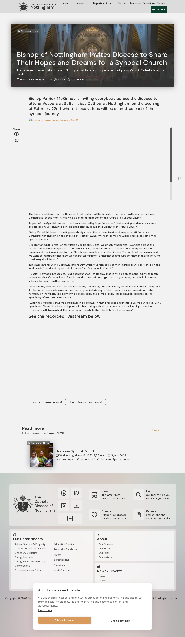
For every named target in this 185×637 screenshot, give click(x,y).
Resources (136, 3)
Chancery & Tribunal (26, 552)
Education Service (64, 544)
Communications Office (28, 570)
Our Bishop (105, 548)
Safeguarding (61, 559)
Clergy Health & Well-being (30, 561)
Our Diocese (106, 544)
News (102, 576)
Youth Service (62, 570)
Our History (105, 557)
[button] (66, 3)
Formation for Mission (66, 549)
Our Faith (104, 552)
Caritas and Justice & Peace (31, 548)
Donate (161, 3)
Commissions (22, 565)
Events (103, 580)
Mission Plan (159, 9)
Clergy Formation (24, 557)
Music (57, 554)
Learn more (45, 610)
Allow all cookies (65, 620)
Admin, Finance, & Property (30, 544)
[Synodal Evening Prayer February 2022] (86, 161)
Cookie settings (120, 620)
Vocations (149, 3)
